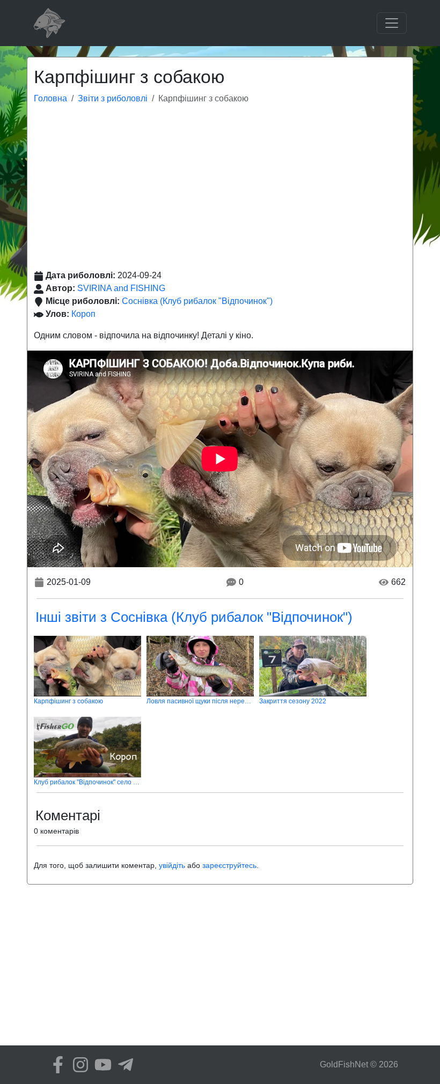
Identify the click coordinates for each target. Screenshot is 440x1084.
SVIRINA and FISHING (121, 288)
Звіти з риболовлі (113, 98)
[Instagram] (78, 1064)
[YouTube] (100, 1064)
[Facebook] (55, 1064)
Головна (50, 98)
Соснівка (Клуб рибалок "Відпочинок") (197, 301)
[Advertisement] (220, 189)
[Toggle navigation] (392, 23)
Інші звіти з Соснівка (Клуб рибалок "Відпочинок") (194, 617)
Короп (83, 313)
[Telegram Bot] (123, 1064)
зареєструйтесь (229, 865)
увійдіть (172, 865)
